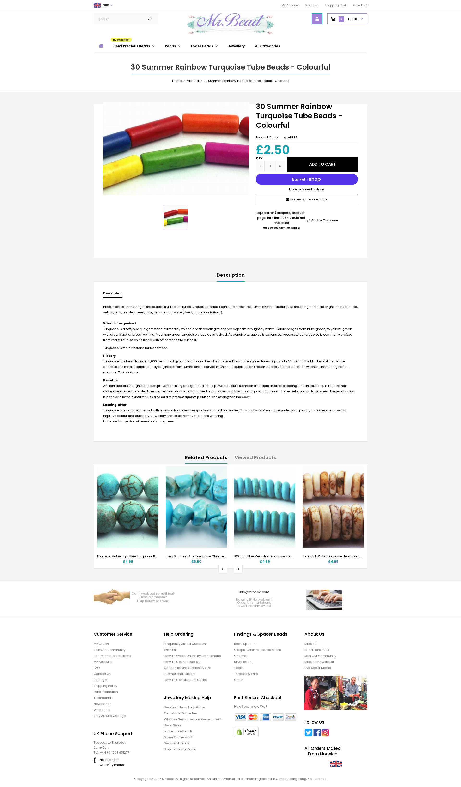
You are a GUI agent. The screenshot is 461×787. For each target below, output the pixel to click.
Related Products (206, 457)
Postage (100, 680)
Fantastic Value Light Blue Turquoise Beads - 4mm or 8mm (142, 556)
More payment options (307, 189)
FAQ (97, 668)
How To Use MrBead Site (183, 662)
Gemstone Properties (181, 713)
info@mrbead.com (254, 592)
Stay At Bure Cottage (110, 716)
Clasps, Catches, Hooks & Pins (257, 650)
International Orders (179, 674)
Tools (238, 668)
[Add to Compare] (152, 482)
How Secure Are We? (250, 706)
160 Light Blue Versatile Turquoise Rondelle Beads (272, 556)
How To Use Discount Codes (186, 680)
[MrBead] (230, 33)
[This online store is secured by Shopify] (246, 736)
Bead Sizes (172, 725)
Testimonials (103, 698)
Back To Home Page (180, 749)
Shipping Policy (105, 686)
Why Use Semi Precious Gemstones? (192, 719)
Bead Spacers (245, 644)
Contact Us (102, 674)
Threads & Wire (246, 674)
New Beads (102, 704)
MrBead (310, 644)
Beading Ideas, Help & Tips (185, 707)
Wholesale (102, 710)
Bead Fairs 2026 (316, 650)
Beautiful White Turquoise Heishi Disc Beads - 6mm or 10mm (349, 556)
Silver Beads (243, 662)
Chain (238, 680)
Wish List (311, 5)
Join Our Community (109, 650)
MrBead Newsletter (319, 662)
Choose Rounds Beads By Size (187, 668)
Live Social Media (317, 668)
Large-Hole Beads (178, 731)
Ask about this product (309, 199)
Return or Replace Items (112, 656)
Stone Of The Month (179, 737)
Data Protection (106, 692)
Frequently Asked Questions (185, 644)
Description (231, 275)
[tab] (112, 294)
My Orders (102, 644)
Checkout (360, 5)
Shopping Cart (335, 5)
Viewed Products (255, 457)
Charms (240, 656)
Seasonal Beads (177, 743)
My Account (290, 5)
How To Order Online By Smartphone (192, 656)
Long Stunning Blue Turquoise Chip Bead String (202, 556)
